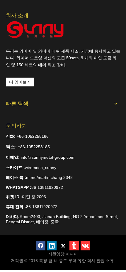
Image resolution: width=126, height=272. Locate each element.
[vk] (85, 245)
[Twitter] (63, 245)
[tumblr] (74, 245)
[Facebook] (40, 245)
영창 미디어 (67, 254)
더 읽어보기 (20, 82)
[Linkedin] (52, 245)
